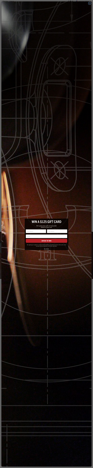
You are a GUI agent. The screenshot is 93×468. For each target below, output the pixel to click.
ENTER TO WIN (46, 241)
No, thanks (46, 248)
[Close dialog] (89, 3)
